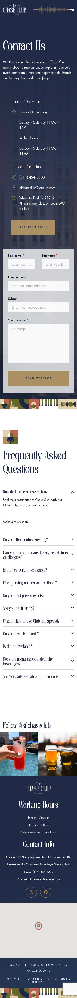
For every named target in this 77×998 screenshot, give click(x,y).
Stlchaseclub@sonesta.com (44, 879)
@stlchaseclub (34, 725)
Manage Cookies (38, 970)
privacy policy (56, 965)
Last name (50, 255)
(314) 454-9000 (32, 177)
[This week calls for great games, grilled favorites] (57, 754)
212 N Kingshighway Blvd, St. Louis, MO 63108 (43, 857)
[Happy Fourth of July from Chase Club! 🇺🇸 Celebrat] (19, 754)
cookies (37, 965)
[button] (38, 926)
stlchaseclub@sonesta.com (37, 187)
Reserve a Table (33, 227)
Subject (12, 298)
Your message (18, 320)
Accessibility (19, 965)
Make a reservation (15, 522)
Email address (17, 277)
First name (16, 255)
